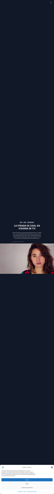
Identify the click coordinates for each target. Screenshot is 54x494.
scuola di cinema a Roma (32, 491)
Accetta (27, 480)
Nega (27, 483)
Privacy (24, 491)
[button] (52, 467)
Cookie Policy (20, 491)
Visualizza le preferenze (27, 487)
